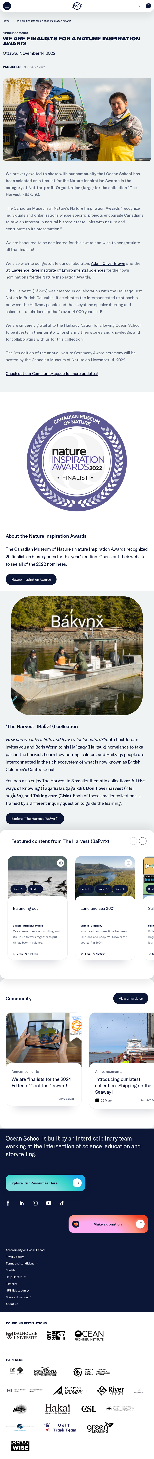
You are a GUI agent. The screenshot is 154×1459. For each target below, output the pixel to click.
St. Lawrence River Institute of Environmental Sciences (55, 269)
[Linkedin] (21, 1203)
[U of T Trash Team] (65, 1431)
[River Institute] (115, 1394)
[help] (148, 7)
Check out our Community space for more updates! (52, 373)
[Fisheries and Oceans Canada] (29, 1394)
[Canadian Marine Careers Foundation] (124, 1413)
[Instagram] (35, 1203)
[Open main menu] (7, 6)
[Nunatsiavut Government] (144, 1394)
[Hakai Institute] (62, 1413)
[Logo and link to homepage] (77, 6)
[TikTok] (62, 1203)
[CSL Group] (93, 1413)
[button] (142, 841)
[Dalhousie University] (26, 1339)
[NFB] (61, 1339)
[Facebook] (8, 1203)
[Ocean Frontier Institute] (95, 1339)
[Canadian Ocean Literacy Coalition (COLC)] (96, 1376)
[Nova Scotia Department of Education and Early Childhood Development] (53, 1376)
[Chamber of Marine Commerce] (25, 1431)
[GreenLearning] (105, 1431)
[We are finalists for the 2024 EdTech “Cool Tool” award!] (44, 1059)
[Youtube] (48, 1203)
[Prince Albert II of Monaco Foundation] (74, 1394)
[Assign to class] (60, 863)
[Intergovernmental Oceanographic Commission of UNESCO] (19, 1376)
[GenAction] (25, 1413)
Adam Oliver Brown (108, 263)
